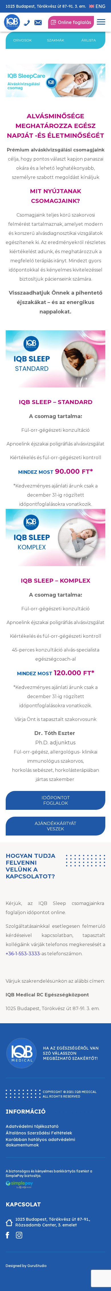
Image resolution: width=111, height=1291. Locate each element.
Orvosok (22, 40)
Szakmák (55, 40)
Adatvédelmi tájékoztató (32, 1126)
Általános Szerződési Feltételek (39, 1133)
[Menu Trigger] (101, 22)
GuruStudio (37, 1266)
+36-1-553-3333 (23, 953)
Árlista (88, 40)
